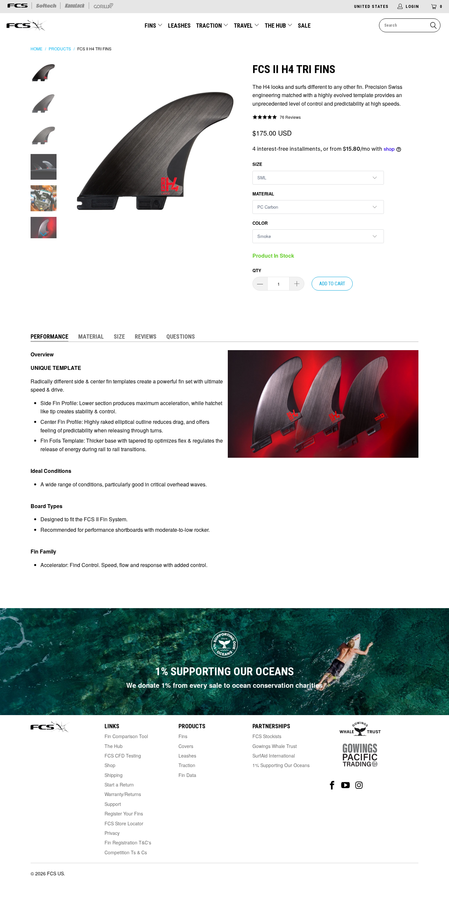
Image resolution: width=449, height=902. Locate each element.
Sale (304, 25)
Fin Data (187, 775)
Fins (150, 25)
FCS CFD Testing (123, 755)
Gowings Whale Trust (274, 746)
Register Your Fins (124, 813)
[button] (276, 117)
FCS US (55, 873)
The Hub (276, 25)
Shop (110, 765)
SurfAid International (273, 755)
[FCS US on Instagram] (359, 785)
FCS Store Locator (124, 823)
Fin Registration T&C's (128, 842)
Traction (209, 25)
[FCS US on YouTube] (345, 785)
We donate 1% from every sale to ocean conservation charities (224, 685)
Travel (243, 25)
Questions (180, 336)
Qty (256, 270)
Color (260, 223)
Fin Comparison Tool (126, 736)
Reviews (145, 336)
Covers (185, 746)
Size (257, 164)
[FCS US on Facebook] (332, 785)
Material (263, 194)
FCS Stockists (266, 736)
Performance (49, 336)
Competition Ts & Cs (126, 852)
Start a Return (119, 784)
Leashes (179, 25)
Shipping (114, 775)
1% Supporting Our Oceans (281, 765)
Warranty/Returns (123, 794)
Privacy (112, 833)
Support (113, 804)
